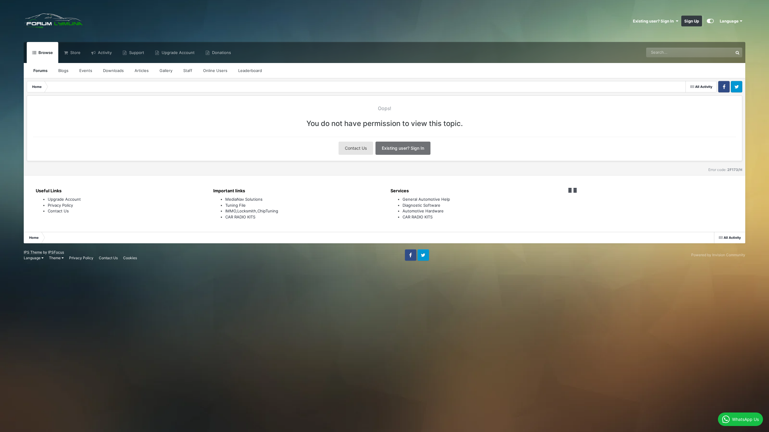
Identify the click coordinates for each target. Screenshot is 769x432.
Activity (104, 52)
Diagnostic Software (421, 205)
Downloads (113, 70)
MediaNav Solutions (244, 199)
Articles (142, 70)
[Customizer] (710, 21)
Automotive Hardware (423, 210)
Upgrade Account (177, 52)
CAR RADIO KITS (240, 216)
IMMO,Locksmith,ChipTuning (251, 210)
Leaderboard (250, 70)
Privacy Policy (60, 205)
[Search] (737, 52)
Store (75, 52)
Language (730, 21)
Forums (40, 70)
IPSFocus (56, 252)
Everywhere (714, 52)
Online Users (215, 70)
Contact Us (356, 148)
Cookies (130, 258)
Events (85, 70)
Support (136, 52)
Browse (45, 52)
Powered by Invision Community (718, 255)
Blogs (63, 70)
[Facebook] (570, 190)
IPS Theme (33, 252)
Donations (221, 52)
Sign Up (691, 21)
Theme (55, 258)
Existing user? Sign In (654, 21)
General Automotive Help (426, 199)
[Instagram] (575, 190)
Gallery (166, 70)
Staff (187, 70)
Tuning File (235, 205)
